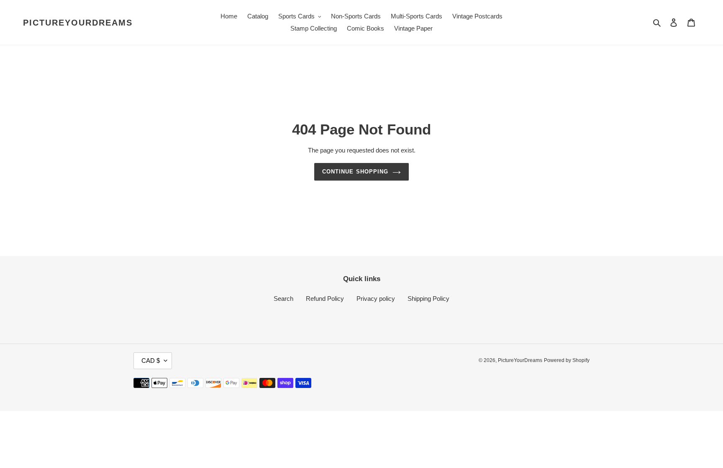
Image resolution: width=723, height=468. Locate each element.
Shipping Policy (428, 298)
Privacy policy (375, 298)
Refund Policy (325, 298)
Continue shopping (355, 171)
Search (283, 298)
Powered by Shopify (567, 360)
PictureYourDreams (78, 22)
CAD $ (150, 360)
